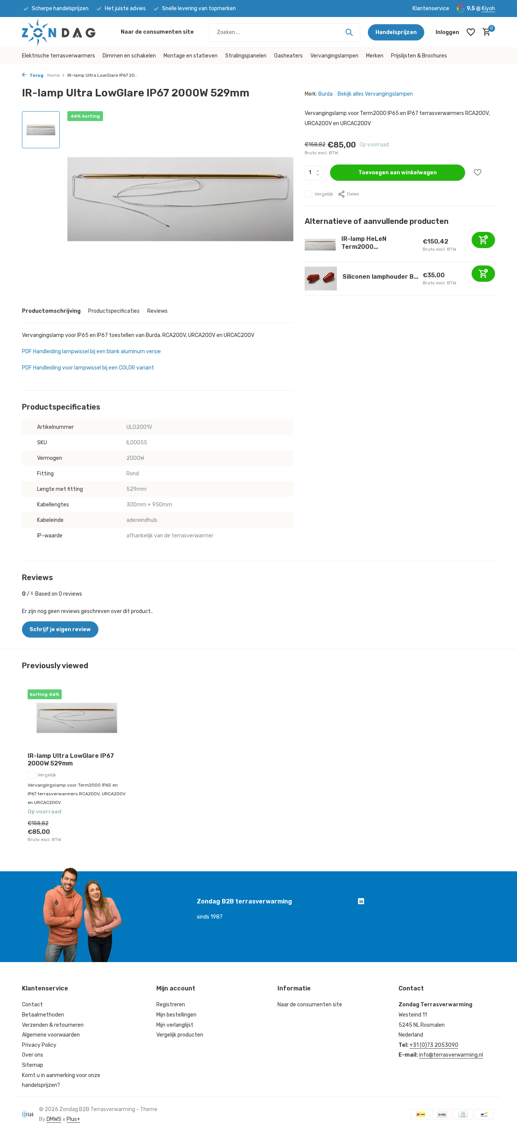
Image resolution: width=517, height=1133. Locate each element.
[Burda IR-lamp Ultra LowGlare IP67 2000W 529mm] (77, 718)
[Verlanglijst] (471, 32)
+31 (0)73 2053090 (434, 1045)
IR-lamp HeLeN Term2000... (363, 242)
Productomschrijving (51, 311)
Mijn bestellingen (176, 1015)
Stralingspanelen (245, 56)
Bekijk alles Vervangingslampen (375, 94)
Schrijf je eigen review (60, 629)
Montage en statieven (191, 56)
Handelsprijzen (396, 32)
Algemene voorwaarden (51, 1035)
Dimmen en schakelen (129, 56)
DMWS (54, 1119)
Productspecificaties (114, 311)
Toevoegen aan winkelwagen (397, 172)
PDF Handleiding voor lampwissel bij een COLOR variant (88, 368)
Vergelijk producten (179, 1035)
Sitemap (32, 1065)
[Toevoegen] (483, 240)
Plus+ (73, 1119)
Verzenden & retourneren (53, 1025)
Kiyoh (488, 8)
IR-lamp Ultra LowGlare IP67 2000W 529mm (71, 759)
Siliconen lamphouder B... (380, 276)
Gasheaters (288, 56)
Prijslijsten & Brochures (419, 56)
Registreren (170, 1004)
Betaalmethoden (43, 1015)
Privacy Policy (39, 1045)
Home (53, 75)
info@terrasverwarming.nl (451, 1055)
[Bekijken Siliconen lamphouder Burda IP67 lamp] (321, 278)
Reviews (157, 311)
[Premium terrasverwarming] (67, 32)
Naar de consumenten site (157, 32)
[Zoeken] (349, 32)
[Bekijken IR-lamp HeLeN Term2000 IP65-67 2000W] (320, 245)
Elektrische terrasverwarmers (58, 56)
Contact (32, 1004)
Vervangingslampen (334, 56)
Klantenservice (431, 8)
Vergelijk (324, 194)
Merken (374, 56)
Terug (36, 75)
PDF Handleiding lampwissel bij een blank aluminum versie (91, 351)
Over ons (32, 1055)
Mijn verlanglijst (174, 1025)
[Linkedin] (361, 902)
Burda (325, 94)
